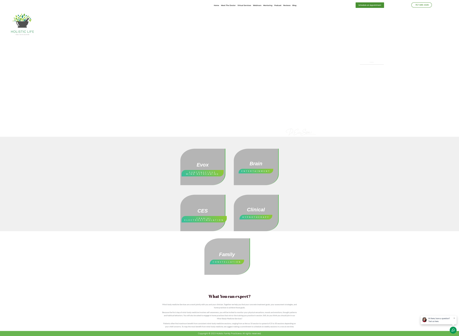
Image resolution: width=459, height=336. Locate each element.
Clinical (256, 209)
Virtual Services (244, 5)
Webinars (257, 5)
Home (216, 5)
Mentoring (267, 5)
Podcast (277, 5)
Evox (203, 165)
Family (227, 254)
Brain (256, 163)
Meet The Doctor (228, 5)
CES (202, 211)
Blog (294, 5)
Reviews (286, 5)
